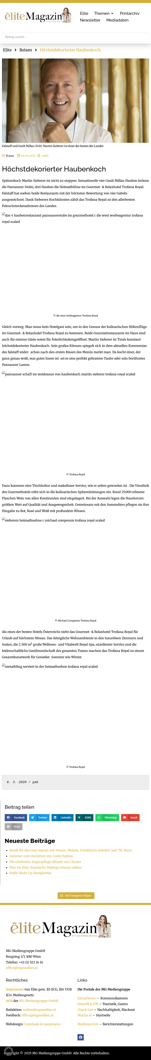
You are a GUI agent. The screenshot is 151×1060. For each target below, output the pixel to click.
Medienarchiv (88, 1024)
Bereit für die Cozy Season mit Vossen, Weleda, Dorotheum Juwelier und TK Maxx (70, 850)
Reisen (25, 49)
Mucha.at (84, 1015)
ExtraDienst (86, 998)
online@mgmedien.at (39, 1010)
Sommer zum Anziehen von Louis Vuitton (41, 856)
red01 (45, 155)
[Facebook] (80, 1037)
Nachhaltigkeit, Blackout (114, 1010)
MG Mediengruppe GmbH (38, 1001)
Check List (85, 1010)
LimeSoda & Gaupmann (42, 1024)
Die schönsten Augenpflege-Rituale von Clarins (45, 862)
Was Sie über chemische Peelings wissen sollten (45, 867)
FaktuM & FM (87, 1004)
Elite (7, 49)
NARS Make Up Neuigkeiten (30, 873)
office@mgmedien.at (22, 968)
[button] (104, 13)
